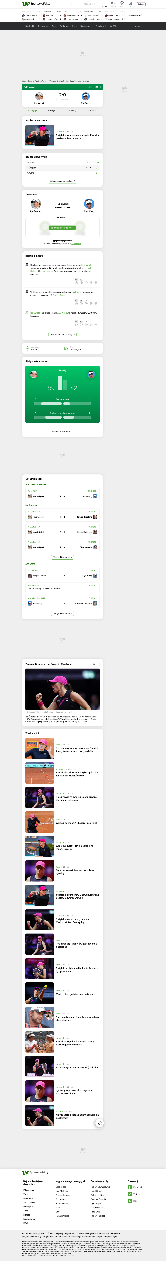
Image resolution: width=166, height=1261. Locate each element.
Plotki (72, 1236)
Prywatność (70, 1233)
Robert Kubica (97, 1195)
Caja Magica (75, 349)
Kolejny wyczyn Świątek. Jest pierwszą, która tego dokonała (76, 798)
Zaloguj (141, 4)
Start (24, 81)
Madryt (34, 349)
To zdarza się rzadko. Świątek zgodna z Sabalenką (76, 945)
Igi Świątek (86, 265)
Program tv (48, 1236)
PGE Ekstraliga (62, 1216)
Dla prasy (59, 1233)
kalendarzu (76, 244)
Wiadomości (90, 1236)
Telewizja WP (61, 1236)
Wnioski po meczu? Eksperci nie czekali (76, 823)
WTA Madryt (53, 81)
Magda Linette (46, 271)
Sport (100, 1236)
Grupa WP (39, 1233)
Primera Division (63, 1203)
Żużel (74, 26)
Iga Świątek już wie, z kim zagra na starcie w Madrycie (74, 1092)
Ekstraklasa (61, 1187)
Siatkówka (64, 26)
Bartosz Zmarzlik (98, 1199)
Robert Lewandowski (100, 1187)
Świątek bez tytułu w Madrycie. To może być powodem (77, 970)
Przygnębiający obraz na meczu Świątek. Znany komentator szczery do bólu (77, 750)
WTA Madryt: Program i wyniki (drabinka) (77, 1067)
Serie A (59, 1207)
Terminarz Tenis (40, 81)
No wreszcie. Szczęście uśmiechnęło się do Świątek (77, 1116)
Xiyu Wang (62, 313)
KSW (25, 1223)
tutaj (72, 1255)
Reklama (105, 1233)
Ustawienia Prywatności (89, 1233)
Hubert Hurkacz (98, 1216)
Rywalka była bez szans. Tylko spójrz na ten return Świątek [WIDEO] (77, 774)
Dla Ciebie (30, 26)
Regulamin (115, 1233)
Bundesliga (60, 1199)
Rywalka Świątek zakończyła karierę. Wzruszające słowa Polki (75, 1043)
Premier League (63, 1195)
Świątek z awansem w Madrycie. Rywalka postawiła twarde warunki (77, 137)
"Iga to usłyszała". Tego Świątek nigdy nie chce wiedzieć (77, 1019)
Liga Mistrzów (62, 1191)
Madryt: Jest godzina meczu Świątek (75, 994)
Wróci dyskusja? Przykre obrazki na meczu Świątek (74, 847)
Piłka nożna (43, 26)
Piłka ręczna (28, 1206)
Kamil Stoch (96, 1191)
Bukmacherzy (86, 26)
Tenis (54, 26)
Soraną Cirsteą (59, 295)
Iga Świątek (60, 132)
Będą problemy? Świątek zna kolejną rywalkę (75, 872)
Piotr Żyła (95, 1212)
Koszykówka (29, 1219)
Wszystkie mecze (61, 557)
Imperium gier (111, 1236)
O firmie (49, 1233)
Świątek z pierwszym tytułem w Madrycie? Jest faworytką (72, 921)
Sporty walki (101, 26)
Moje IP (80, 1236)
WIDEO (113, 26)
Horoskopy (36, 1236)
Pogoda (25, 1236)
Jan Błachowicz (98, 1207)
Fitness (26, 1215)
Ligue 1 (59, 1212)
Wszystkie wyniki (134, 15)
